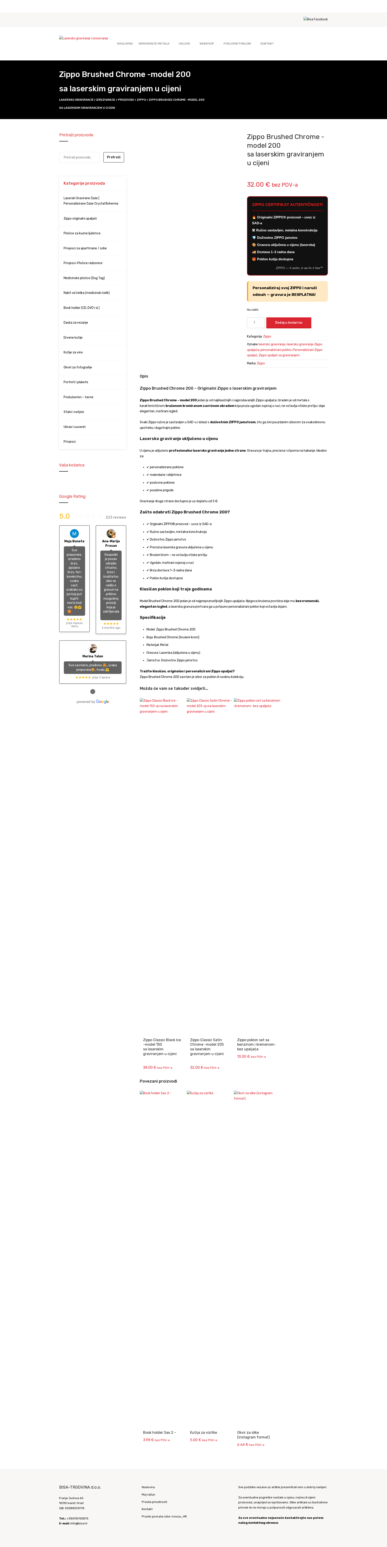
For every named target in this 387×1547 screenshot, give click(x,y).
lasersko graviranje (271, 344)
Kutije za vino (73, 352)
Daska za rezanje (76, 323)
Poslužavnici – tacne (78, 397)
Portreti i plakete (76, 382)
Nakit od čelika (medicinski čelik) (87, 293)
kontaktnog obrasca (263, 1522)
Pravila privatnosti (154, 1502)
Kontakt (267, 43)
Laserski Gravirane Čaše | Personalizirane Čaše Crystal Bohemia (91, 201)
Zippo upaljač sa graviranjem (279, 355)
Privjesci (70, 442)
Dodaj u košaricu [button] (164, 705)
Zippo (267, 336)
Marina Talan (92, 656)
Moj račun (148, 1494)
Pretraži (113, 157)
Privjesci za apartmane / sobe (85, 248)
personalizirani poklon (275, 350)
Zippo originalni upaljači (80, 218)
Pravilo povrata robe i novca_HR (164, 1516)
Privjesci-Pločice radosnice (83, 263)
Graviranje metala (153, 43)
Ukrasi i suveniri (75, 427)
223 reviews (116, 517)
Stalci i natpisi (74, 412)
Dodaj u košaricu (288, 323)
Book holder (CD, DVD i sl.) (82, 308)
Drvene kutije (73, 338)
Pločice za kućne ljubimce (82, 233)
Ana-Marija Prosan (111, 543)
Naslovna (125, 43)
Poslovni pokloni (237, 43)
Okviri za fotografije (78, 367)
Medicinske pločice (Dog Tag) (84, 278)
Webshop (207, 43)
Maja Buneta (74, 541)
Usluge (184, 43)
